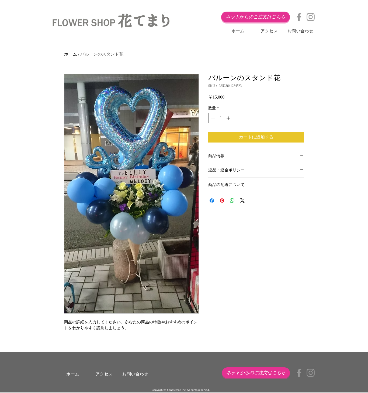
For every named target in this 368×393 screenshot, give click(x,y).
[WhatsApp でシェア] (232, 200)
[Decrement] (212, 118)
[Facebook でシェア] (212, 200)
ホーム (70, 54)
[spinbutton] (220, 118)
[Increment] (228, 118)
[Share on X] (242, 200)
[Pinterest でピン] (222, 200)
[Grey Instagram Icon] (310, 17)
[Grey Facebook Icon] (299, 17)
